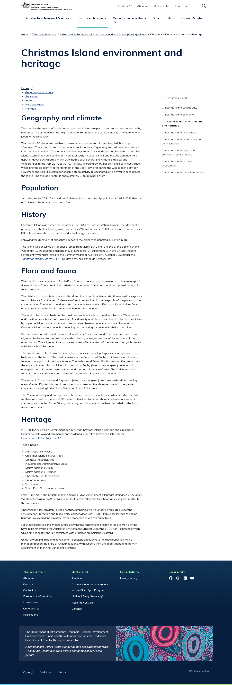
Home (25, 34)
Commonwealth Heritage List (39, 438)
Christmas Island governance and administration (182, 141)
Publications (30, 614)
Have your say (129, 578)
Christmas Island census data (179, 107)
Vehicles (77, 608)
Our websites (31, 608)
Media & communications (129, 18)
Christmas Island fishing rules (179, 132)
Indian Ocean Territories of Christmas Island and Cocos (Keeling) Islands (103, 34)
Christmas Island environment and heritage (182, 123)
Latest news (31, 602)
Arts (171, 18)
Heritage (30, 108)
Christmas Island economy (178, 114)
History (29, 100)
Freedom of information (37, 596)
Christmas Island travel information (183, 172)
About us (142, 6)
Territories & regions (92, 18)
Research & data (191, 18)
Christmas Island (177, 98)
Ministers (122, 6)
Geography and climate (39, 92)
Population (31, 96)
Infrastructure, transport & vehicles (48, 18)
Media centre (161, 6)
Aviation (77, 578)
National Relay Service (85, 596)
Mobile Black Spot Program (88, 590)
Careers (28, 584)
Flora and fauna (34, 104)
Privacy (62, 672)
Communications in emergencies (91, 584)
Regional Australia (83, 602)
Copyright (28, 672)
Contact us (181, 6)
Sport (157, 18)
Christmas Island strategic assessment (178, 163)
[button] (203, 5)
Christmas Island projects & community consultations (178, 152)
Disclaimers (46, 672)
